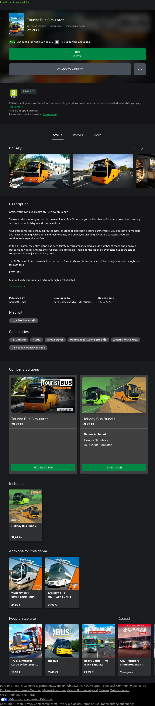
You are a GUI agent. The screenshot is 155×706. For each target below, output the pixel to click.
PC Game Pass (9, 685)
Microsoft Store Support (82, 690)
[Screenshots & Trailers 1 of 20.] (39, 171)
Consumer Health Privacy (16, 704)
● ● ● (140, 69)
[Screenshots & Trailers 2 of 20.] (103, 171)
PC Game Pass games (33, 685)
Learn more (16, 106)
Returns (104, 690)
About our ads (125, 704)
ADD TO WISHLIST (72, 69)
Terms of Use (90, 704)
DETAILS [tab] (57, 135)
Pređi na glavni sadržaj (14, 2)
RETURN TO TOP (43, 467)
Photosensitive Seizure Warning (21, 690)
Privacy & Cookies (70, 704)
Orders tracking (120, 690)
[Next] (142, 148)
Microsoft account (54, 690)
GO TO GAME (114, 467)
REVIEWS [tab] (77, 135)
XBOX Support (93, 685)
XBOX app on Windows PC (65, 685)
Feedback (109, 685)
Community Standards (131, 685)
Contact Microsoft (45, 704)
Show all (124, 618)
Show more (15, 286)
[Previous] (134, 148)
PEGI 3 (27, 91)
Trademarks (107, 704)
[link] (25, 515)
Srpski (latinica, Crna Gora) (17, 695)
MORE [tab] (97, 135)
